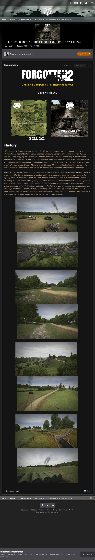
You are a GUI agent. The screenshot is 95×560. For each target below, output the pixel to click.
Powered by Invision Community (47, 512)
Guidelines (7, 557)
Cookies (71, 510)
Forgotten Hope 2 (84, 54)
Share (68, 66)
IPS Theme (24, 510)
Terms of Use (33, 554)
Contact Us (63, 510)
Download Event (12, 491)
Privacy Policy (52, 510)
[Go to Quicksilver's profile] (6, 54)
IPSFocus (34, 510)
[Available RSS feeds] (91, 498)
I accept (88, 554)
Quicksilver (28, 54)
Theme (41, 510)
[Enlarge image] (47, 75)
